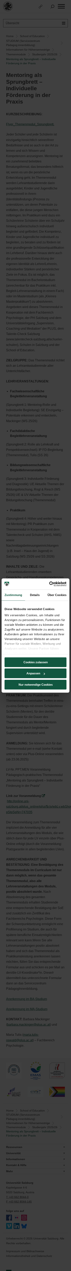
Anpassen (33, 673)
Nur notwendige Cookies (36, 684)
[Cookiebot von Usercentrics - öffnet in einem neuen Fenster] (50, 584)
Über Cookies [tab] (57, 595)
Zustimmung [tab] (13, 595)
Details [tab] (35, 595)
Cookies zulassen (35, 662)
